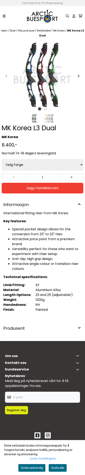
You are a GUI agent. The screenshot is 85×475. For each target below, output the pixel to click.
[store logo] (42, 16)
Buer (13, 30)
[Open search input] (67, 16)
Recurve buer (26, 30)
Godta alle (57, 467)
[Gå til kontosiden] (74, 16)
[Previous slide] (6, 76)
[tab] (39, 109)
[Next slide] (78, 76)
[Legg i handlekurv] (42, 188)
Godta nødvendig (32, 467)
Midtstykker (44, 30)
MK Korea (59, 30)
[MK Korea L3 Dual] (42, 76)
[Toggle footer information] (78, 355)
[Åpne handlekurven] (80, 16)
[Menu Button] (4, 16)
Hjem (4, 30)
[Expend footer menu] (78, 369)
